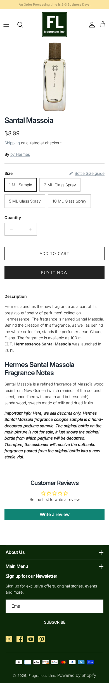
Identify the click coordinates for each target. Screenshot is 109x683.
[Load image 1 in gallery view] (54, 76)
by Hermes (20, 154)
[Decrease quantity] (10, 229)
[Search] (23, 24)
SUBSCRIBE (54, 622)
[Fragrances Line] (54, 24)
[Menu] (6, 24)
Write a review (55, 514)
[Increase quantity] (32, 229)
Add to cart (54, 253)
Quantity (12, 217)
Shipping (12, 142)
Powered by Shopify (76, 675)
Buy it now (54, 272)
